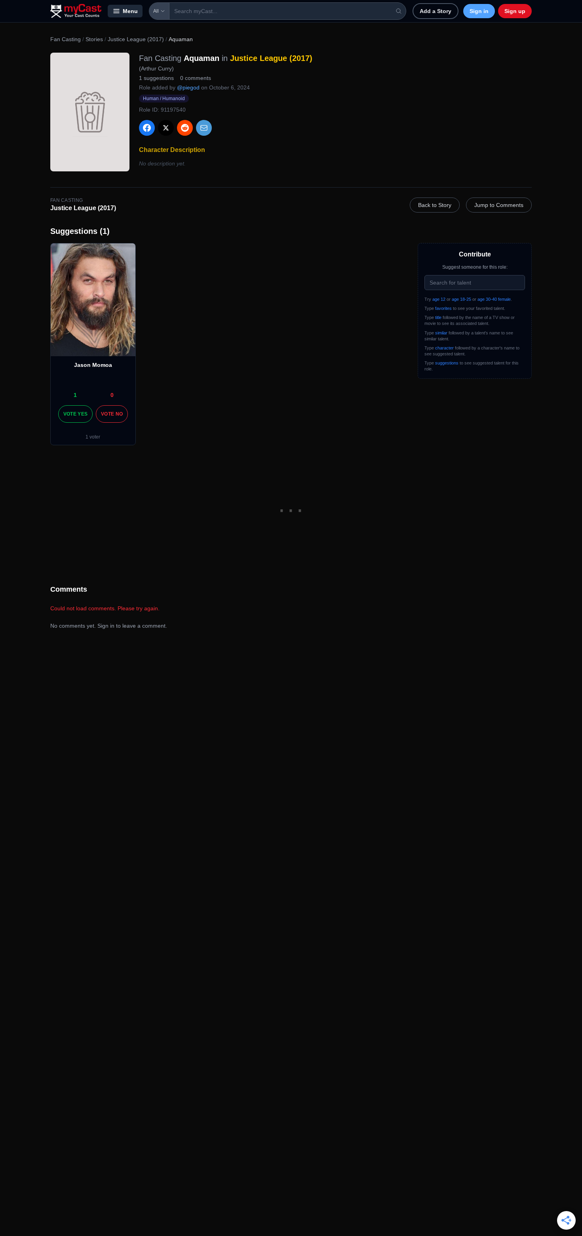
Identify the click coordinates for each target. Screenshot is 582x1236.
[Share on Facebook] (147, 128)
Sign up (514, 11)
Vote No (112, 414)
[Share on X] (166, 128)
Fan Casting (65, 39)
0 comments (195, 78)
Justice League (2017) (136, 39)
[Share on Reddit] (185, 128)
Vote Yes (75, 414)
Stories (94, 39)
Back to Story (434, 205)
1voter (93, 437)
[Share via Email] (204, 128)
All (156, 11)
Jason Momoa (93, 365)
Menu (130, 11)
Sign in (479, 11)
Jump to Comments (498, 205)
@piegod (188, 87)
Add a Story (435, 11)
